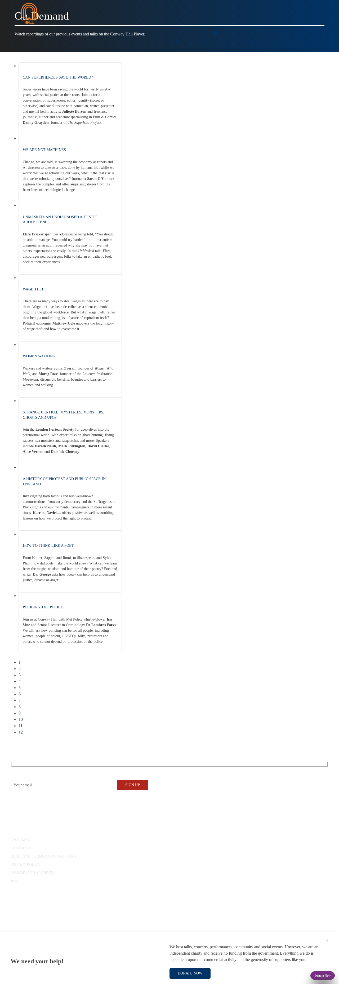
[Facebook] (171, 31)
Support (226, 42)
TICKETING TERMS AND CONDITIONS (44, 856)
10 (21, 719)
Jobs (14, 881)
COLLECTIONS (286, 42)
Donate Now (323, 975)
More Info (45, 126)
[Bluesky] (215, 31)
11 (21, 725)
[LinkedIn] (203, 31)
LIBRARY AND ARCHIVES (32, 873)
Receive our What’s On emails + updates (51, 770)
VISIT (311, 42)
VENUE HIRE (254, 42)
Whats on (180, 42)
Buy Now (95, 126)
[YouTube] (181, 31)
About (204, 42)
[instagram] (192, 31)
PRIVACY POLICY (26, 865)
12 (21, 732)
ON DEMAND (22, 840)
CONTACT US (22, 848)
